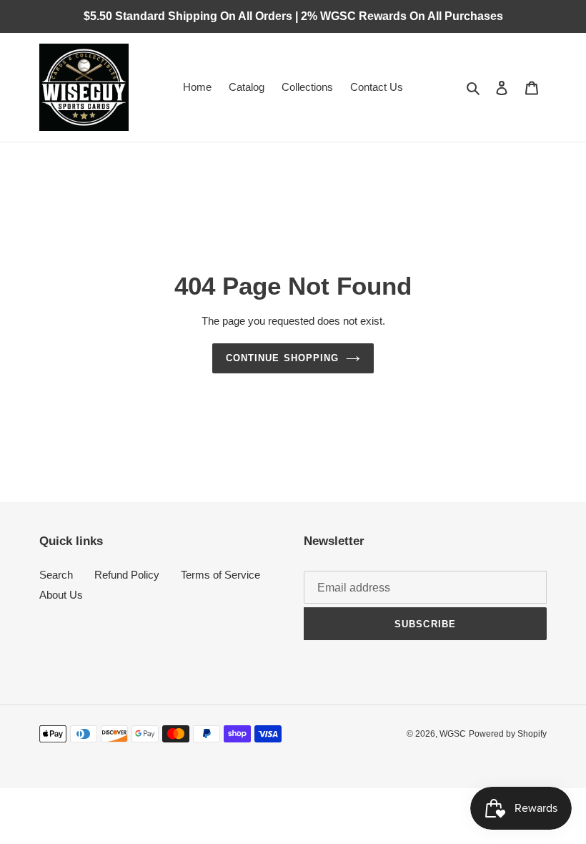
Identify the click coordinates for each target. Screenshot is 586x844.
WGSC (453, 734)
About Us (61, 595)
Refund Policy (126, 575)
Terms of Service (220, 575)
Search (56, 575)
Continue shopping (282, 358)
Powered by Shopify (508, 734)
